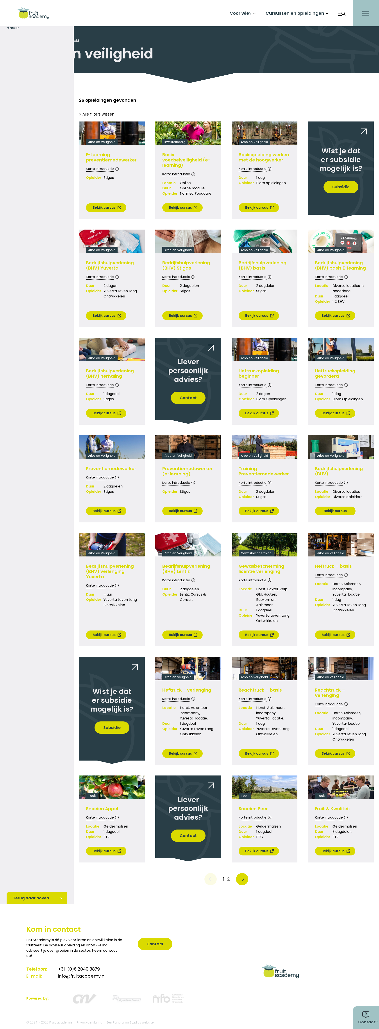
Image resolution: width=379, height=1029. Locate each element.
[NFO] (168, 999)
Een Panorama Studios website (130, 1022)
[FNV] (126, 999)
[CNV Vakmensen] (84, 999)
